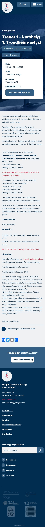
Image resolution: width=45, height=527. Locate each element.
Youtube (10, 476)
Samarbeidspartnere (11, 425)
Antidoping (7, 434)
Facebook (11, 460)
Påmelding (10, 86)
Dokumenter (7, 415)
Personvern (7, 429)
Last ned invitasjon (19, 92)
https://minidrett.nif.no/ (33, 259)
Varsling (5, 420)
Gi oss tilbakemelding (23, 360)
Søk (22, 4)
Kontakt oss (7, 411)
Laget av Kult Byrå (19, 525)
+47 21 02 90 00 (8, 400)
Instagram (11, 465)
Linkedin (10, 471)
